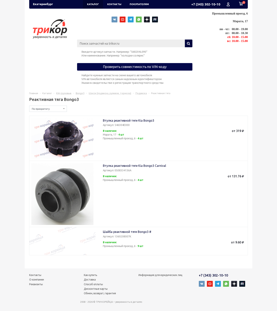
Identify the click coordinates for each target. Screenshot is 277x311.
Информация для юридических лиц (160, 275)
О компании (36, 279)
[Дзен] (147, 19)
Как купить (90, 275)
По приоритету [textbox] (41, 108)
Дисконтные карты (96, 288)
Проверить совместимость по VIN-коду (135, 67)
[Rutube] (155, 19)
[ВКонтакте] (114, 19)
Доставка (90, 279)
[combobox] (48, 109)
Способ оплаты (93, 284)
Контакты (35, 275)
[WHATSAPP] (139, 19)
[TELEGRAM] (131, 19)
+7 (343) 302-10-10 (205, 4)
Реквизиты (36, 284)
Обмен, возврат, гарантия (100, 293)
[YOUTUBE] (122, 19)
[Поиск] (188, 43)
